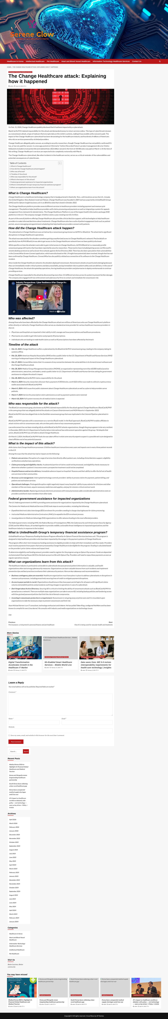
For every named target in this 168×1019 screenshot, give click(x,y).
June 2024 (12, 903)
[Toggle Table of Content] (59, 163)
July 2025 (12, 853)
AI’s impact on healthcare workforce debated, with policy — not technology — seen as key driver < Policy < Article (18, 802)
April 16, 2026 (80, 1004)
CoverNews (90, 1016)
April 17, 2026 (49, 1004)
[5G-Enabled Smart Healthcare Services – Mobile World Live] (60, 647)
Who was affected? (18, 171)
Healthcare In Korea (15, 61)
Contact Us (136, 61)
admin (11, 86)
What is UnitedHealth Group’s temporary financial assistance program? (36, 185)
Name (10, 718)
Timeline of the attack (19, 174)
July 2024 (12, 899)
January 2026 (13, 831)
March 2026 (13, 823)
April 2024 (12, 910)
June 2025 (12, 857)
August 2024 (13, 895)
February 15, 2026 (55, 667)
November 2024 (14, 884)
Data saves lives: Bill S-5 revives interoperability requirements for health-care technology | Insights (96, 665)
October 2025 (13, 842)
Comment (12, 692)
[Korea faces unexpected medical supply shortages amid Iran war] (115, 987)
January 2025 (13, 876)
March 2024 (13, 914)
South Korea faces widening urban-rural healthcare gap (18, 785)
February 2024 (14, 918)
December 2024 (14, 880)
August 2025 (13, 850)
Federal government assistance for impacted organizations (32, 182)
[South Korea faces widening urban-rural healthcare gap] (84, 987)
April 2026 (12, 819)
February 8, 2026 (91, 670)
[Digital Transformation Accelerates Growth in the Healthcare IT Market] (24, 647)
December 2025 (14, 834)
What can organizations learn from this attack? (27, 187)
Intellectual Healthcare (35, 61)
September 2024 (14, 891)
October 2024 (13, 887)
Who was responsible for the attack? (24, 177)
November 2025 (14, 838)
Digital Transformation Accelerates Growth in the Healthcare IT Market (20, 665)
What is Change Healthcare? (21, 166)
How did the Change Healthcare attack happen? (28, 169)
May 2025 (12, 861)
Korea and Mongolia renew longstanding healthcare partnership (18, 777)
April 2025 (12, 865)
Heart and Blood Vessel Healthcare (75, 61)
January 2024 (13, 921)
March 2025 (13, 869)
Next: (93, 623)
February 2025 (14, 872)
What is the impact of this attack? (23, 179)
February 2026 (14, 827)
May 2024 (12, 906)
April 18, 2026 (18, 1006)
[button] (160, 61)
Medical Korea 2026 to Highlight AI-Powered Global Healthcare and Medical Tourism (18, 768)
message (39, 146)
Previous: (31, 623)
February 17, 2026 (19, 670)
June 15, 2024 (19, 86)
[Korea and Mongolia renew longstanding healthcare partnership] (53, 987)
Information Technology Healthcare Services (111, 61)
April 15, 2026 (111, 1004)
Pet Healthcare (53, 61)
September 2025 (14, 846)
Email (64, 718)
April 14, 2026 (143, 1006)
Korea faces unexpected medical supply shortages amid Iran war (17, 792)
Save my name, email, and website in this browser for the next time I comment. (37, 735)
